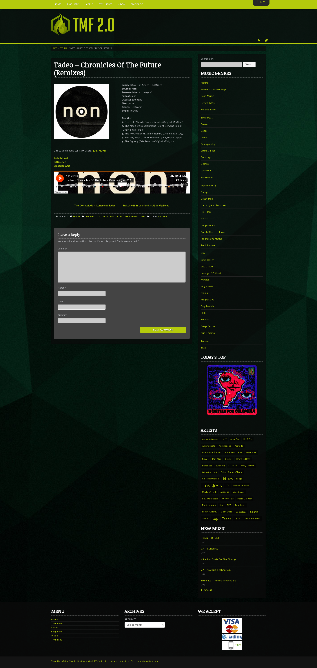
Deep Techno (208, 326)
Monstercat (239, 492)
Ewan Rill (220, 465)
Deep (204, 131)
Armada (239, 445)
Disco (204, 137)
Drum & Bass (208, 150)
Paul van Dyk (228, 498)
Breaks (205, 124)
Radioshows (209, 505)
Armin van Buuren (211, 452)
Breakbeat (207, 117)
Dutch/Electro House (213, 232)
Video (54, 635)
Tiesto (205, 518)
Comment (63, 248)
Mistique (225, 492)
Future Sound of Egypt (232, 472)
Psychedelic (207, 306)
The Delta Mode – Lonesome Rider (94, 205)
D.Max (205, 459)
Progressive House (212, 238)
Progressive (207, 299)
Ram (221, 505)
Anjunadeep (225, 445)
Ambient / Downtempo (214, 89)
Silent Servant (131, 216)
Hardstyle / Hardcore (213, 205)
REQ (229, 505)
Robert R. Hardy (209, 511)
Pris (122, 216)
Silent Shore (226, 511)
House (204, 218)
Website (62, 315)
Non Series (163, 216)
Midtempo (207, 177)
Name (62, 288)
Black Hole (251, 452)
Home (54, 48)
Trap (203, 347)
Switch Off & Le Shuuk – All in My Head (146, 205)
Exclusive (232, 465)
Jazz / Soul (207, 266)
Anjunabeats (208, 445)
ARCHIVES (130, 619)
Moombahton (208, 109)
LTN (227, 485)
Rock (203, 313)
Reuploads (240, 505)
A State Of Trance (233, 452)
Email (61, 301)
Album (204, 83)
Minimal (205, 280)
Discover (228, 459)
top (215, 518)
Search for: (207, 59)
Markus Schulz (209, 492)
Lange (239, 478)
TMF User (57, 623)
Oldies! (205, 293)
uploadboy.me (62, 166)
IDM (203, 253)
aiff (225, 439)
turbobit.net (61, 158)
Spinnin (254, 511)
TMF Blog (56, 639)
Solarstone (241, 511)
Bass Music (207, 96)
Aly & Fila (247, 439)
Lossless (212, 485)
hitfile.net (60, 162)
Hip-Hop (206, 212)
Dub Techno (208, 333)
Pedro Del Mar (244, 498)
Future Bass (208, 103)
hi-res (228, 479)
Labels (55, 627)
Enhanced (207, 465)
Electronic (206, 170)
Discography (208, 144)
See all (208, 590)
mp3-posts (207, 286)
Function (114, 216)
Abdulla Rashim (93, 216)
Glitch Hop (207, 198)
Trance (205, 341)
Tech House (208, 245)
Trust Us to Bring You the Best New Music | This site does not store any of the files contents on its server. (105, 661)
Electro (205, 164)
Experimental (208, 185)
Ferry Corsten (247, 465)
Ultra (237, 518)
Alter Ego (234, 439)
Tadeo (142, 216)
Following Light (209, 472)
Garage (205, 192)
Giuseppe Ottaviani (210, 478)
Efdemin (105, 216)
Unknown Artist (252, 518)
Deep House (208, 225)
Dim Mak (216, 459)
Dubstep (206, 157)
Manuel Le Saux (241, 485)
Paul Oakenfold (210, 498)
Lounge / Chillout (211, 273)
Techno (63, 48)
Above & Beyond (210, 439)
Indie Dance (207, 260)
